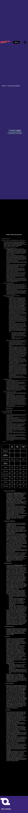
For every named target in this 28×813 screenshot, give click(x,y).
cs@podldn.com (15, 299)
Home (3, 86)
